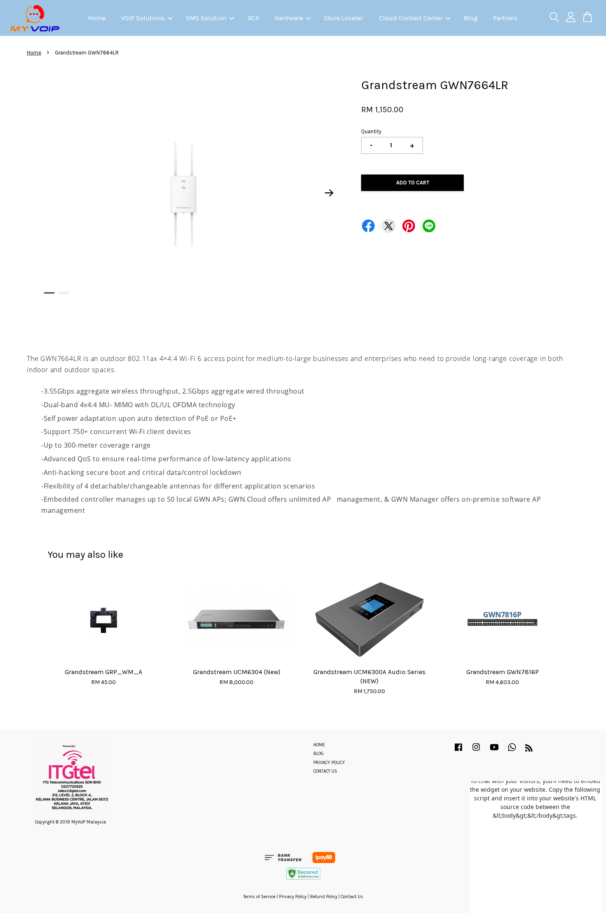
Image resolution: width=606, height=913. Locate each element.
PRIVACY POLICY (329, 762)
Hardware (289, 18)
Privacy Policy (292, 896)
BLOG (318, 753)
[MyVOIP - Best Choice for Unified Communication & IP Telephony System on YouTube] (494, 751)
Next (329, 192)
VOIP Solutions (143, 18)
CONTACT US (325, 771)
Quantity (371, 131)
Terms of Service (259, 896)
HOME (319, 745)
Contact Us (352, 896)
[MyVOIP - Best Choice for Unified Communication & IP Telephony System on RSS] (528, 750)
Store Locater (343, 18)
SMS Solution (206, 18)
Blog (471, 18)
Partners (505, 18)
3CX (253, 18)
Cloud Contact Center (411, 18)
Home (97, 18)
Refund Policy (323, 896)
